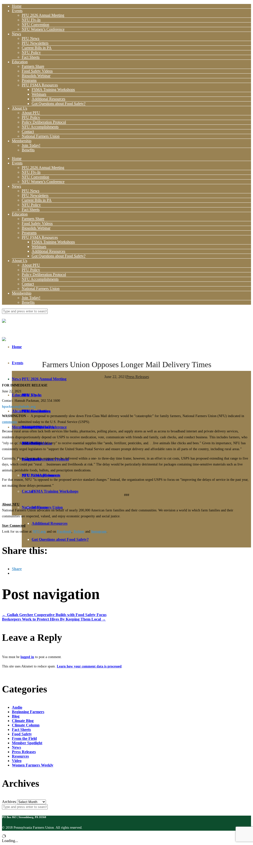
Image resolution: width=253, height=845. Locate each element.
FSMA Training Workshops (53, 89)
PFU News (30, 38)
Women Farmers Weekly (32, 765)
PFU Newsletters (35, 43)
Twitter (78, 531)
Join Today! (31, 145)
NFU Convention (35, 24)
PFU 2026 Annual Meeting (43, 15)
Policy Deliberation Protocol (44, 122)
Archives (9, 802)
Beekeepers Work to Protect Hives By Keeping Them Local (54, 619)
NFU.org (39, 531)
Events (17, 11)
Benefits (28, 150)
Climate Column (26, 725)
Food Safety (22, 734)
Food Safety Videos (37, 71)
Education (20, 62)
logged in (27, 657)
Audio (17, 707)
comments (9, 422)
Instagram (98, 531)
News (16, 34)
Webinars (39, 94)
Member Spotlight (27, 743)
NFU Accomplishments (40, 127)
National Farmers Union (41, 136)
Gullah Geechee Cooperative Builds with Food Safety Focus (54, 615)
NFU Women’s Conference (43, 29)
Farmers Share (33, 66)
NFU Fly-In (31, 20)
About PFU (31, 113)
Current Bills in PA (37, 48)
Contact (28, 131)
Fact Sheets (31, 57)
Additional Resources (48, 99)
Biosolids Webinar (36, 76)
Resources (20, 756)
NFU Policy (31, 52)
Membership (21, 141)
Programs (29, 80)
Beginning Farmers (28, 712)
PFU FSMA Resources (40, 85)
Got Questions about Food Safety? (58, 103)
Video (16, 761)
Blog (16, 716)
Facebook (64, 531)
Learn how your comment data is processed (89, 666)
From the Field (24, 738)
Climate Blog (23, 721)
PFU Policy (31, 117)
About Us (19, 108)
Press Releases (137, 377)
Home (16, 6)
